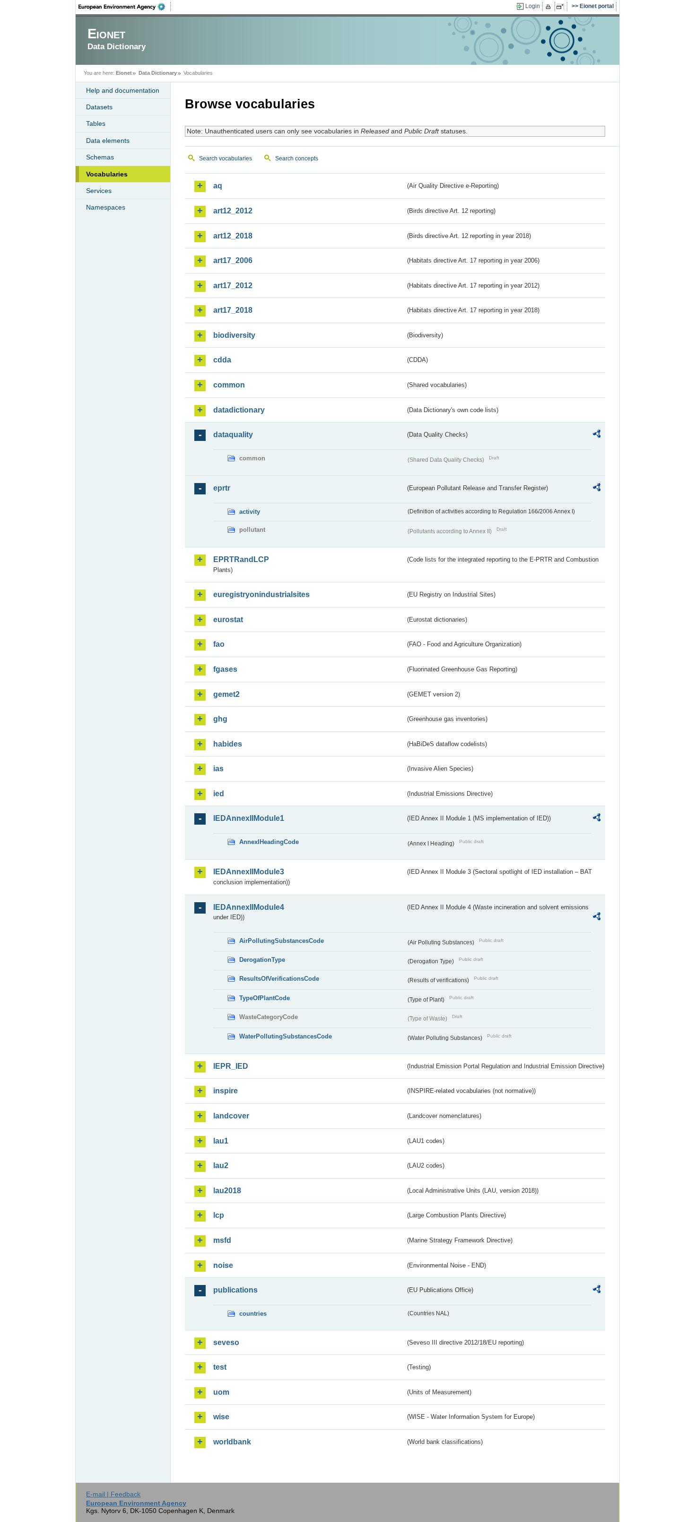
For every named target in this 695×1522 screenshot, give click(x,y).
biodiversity (234, 335)
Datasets (99, 107)
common (229, 385)
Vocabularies (107, 174)
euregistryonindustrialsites (261, 594)
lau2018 (227, 1191)
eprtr (221, 488)
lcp (218, 1215)
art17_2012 (232, 286)
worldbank (232, 1442)
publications (235, 1290)
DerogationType (262, 959)
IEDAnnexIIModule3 (248, 872)
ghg (220, 719)
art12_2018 (232, 236)
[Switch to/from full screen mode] (561, 6)
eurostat (228, 620)
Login (532, 6)
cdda (222, 360)
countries (253, 1313)
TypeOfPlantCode (264, 998)
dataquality (233, 435)
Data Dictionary (158, 73)
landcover (231, 1116)
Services (99, 190)
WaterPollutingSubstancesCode (285, 1036)
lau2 (220, 1165)
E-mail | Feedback (113, 1494)
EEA (124, 6)
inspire (225, 1091)
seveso (226, 1342)
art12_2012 (232, 211)
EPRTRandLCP (241, 559)
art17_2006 (232, 260)
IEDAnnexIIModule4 (248, 907)
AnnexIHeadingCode (269, 841)
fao (219, 644)
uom (221, 1392)
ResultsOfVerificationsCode (279, 978)
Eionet (124, 73)
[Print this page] (549, 6)
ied (218, 794)
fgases (225, 669)
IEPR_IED (230, 1066)
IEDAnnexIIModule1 (248, 818)
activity (249, 511)
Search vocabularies (225, 158)
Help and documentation (122, 90)
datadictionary (239, 410)
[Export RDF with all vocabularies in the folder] (596, 435)
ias (218, 769)
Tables (95, 123)
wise (221, 1417)
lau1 (220, 1141)
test (219, 1367)
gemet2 (226, 694)
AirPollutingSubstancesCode (281, 940)
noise (223, 1265)
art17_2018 (232, 310)
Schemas (100, 157)
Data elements (108, 140)
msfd (222, 1240)
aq (217, 186)
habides (227, 744)
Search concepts (296, 158)
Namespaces (105, 207)
